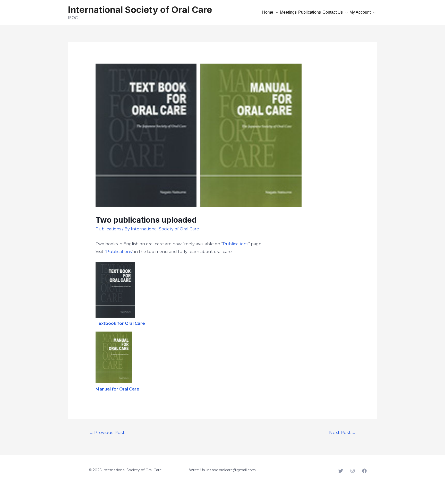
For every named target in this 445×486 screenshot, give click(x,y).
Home (267, 12)
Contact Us (332, 12)
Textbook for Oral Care (120, 323)
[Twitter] (340, 470)
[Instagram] (352, 470)
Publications (309, 12)
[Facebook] (364, 470)
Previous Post (107, 432)
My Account (360, 12)
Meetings (288, 12)
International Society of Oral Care (140, 9)
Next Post (342, 432)
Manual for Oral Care (117, 389)
